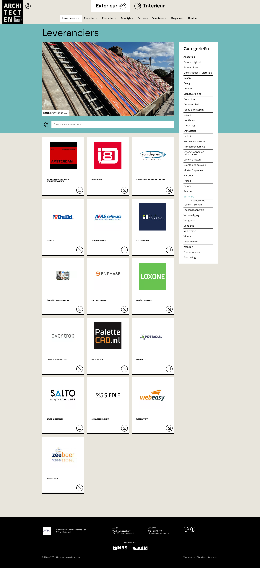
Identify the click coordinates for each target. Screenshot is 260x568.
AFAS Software (99, 241)
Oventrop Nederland (57, 360)
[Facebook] (192, 529)
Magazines (177, 18)
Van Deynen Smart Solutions (150, 179)
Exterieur (107, 6)
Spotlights (127, 18)
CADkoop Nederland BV (58, 300)
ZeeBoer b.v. (52, 479)
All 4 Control (143, 241)
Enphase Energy (99, 300)
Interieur (154, 6)
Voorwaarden (189, 557)
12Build (50, 241)
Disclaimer (201, 557)
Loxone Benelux (144, 300)
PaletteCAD (97, 360)
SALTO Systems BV (55, 419)
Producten (108, 18)
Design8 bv (97, 179)
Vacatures (158, 18)
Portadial (141, 360)
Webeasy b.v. (142, 419)
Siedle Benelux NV (100, 419)
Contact (193, 18)
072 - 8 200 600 (155, 531)
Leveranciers (69, 18)
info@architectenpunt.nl (158, 533)
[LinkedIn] (186, 529)
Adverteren (213, 557)
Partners (143, 18)
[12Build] (139, 548)
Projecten (89, 18)
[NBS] (120, 548)
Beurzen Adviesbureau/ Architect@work (58, 180)
